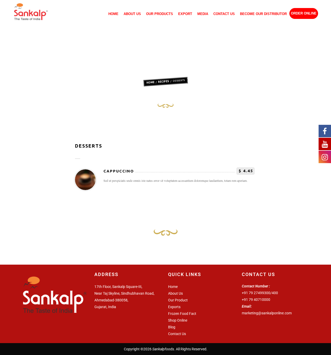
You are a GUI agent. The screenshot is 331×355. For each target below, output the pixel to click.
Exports (174, 307)
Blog (171, 327)
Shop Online (177, 320)
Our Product (178, 300)
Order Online (304, 13)
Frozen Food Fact (182, 313)
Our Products (159, 14)
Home (113, 14)
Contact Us (224, 14)
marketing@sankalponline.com (267, 313)
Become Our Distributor (263, 14)
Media (202, 14)
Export (185, 14)
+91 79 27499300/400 (260, 293)
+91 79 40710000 (256, 300)
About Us (132, 14)
